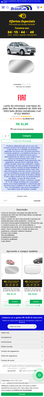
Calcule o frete (22, 196)
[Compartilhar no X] (27, 84)
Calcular (37, 201)
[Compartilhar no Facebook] (23, 84)
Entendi (22, 394)
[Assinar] (34, 326)
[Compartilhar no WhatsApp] (25, 84)
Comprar (27, 136)
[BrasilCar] (21, 7)
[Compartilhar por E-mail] (29, 84)
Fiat (22, 97)
